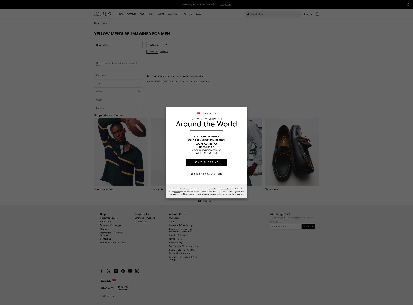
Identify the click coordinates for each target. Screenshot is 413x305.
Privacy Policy (226, 189)
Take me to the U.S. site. (206, 174)
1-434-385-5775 (208, 153)
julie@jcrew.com (208, 150)
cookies (177, 192)
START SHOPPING (206, 162)
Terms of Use (212, 189)
